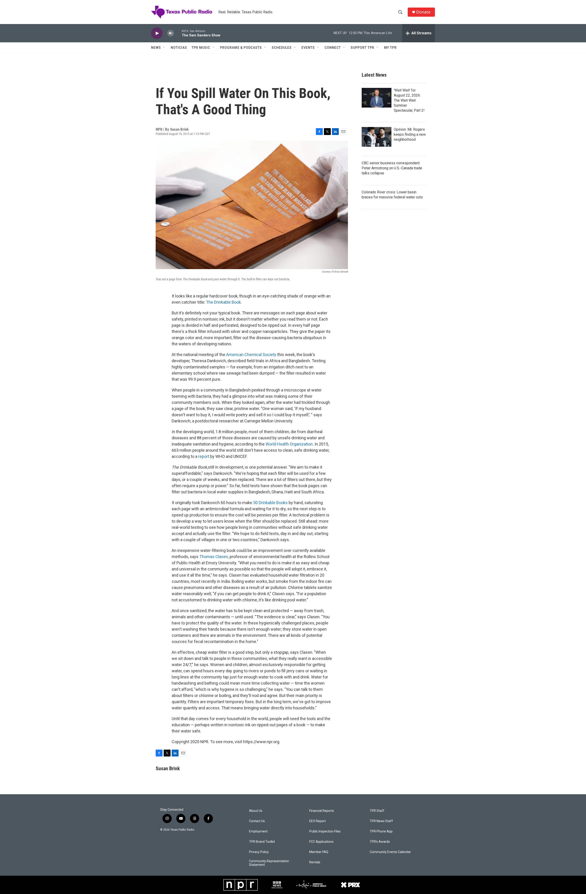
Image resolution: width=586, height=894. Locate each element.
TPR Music (201, 47)
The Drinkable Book (223, 302)
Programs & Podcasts (241, 47)
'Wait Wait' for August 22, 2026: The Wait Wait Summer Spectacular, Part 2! (409, 100)
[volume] (170, 33)
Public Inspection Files (325, 831)
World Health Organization (289, 444)
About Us (255, 811)
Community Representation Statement (269, 863)
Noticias (179, 47)
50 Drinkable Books (270, 502)
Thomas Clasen (213, 556)
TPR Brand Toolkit (262, 841)
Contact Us (257, 821)
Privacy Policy (259, 852)
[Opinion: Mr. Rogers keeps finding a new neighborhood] (376, 137)
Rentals (314, 862)
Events (308, 47)
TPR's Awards (380, 841)
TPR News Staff (381, 821)
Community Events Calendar (390, 852)
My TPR (390, 47)
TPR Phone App (381, 831)
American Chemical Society (251, 354)
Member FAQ (318, 852)
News (156, 47)
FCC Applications (321, 841)
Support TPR (362, 47)
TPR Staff (377, 811)
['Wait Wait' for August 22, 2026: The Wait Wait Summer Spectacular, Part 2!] (376, 98)
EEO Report (317, 821)
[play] (156, 33)
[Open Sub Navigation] (164, 47)
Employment (258, 831)
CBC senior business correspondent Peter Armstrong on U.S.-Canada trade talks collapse (392, 168)
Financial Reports (321, 811)
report (203, 456)
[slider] (178, 33)
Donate (423, 12)
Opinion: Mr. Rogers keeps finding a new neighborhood (410, 134)
